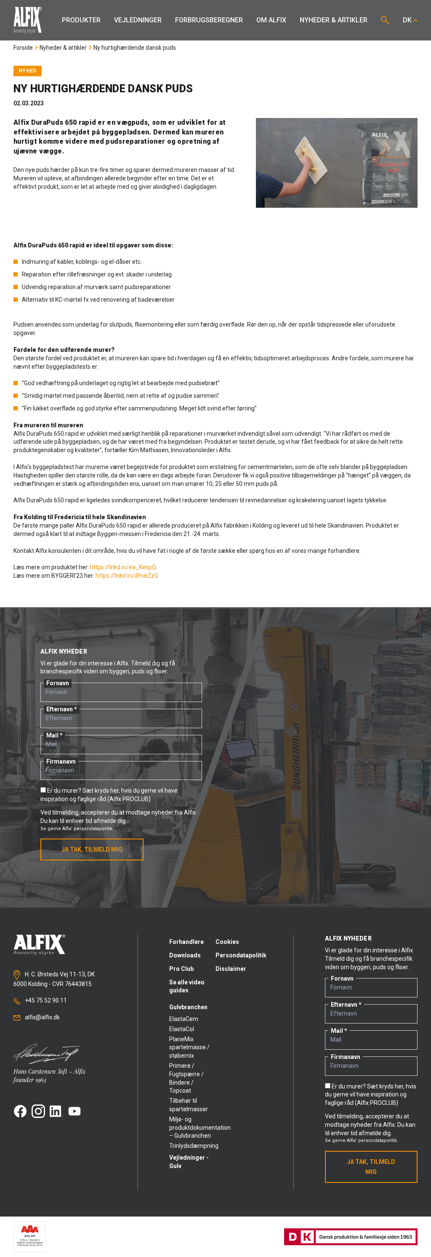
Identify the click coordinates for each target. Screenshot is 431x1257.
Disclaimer (231, 968)
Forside (23, 47)
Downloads (185, 955)
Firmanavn (61, 761)
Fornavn (57, 683)
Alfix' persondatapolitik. (88, 828)
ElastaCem (183, 1019)
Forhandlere (186, 941)
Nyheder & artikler (333, 20)
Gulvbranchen (188, 1007)
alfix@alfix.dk (42, 1017)
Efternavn (59, 709)
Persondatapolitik (239, 955)
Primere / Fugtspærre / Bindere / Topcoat (186, 1078)
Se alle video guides (187, 986)
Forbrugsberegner (209, 20)
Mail (52, 735)
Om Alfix (271, 20)
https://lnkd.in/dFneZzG (127, 575)
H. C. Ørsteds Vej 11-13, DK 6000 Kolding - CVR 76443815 (54, 979)
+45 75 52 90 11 (45, 1000)
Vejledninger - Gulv (189, 1161)
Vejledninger (138, 20)
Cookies (227, 941)
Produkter (81, 20)
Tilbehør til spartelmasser (188, 1104)
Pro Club (181, 968)
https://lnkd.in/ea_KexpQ (123, 567)
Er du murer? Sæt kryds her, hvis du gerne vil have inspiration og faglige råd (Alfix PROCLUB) (370, 1095)
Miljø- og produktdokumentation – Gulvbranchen (192, 1127)
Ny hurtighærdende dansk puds (134, 47)
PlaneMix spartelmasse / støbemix (189, 1047)
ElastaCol (181, 1029)
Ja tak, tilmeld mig (91, 849)
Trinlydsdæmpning (192, 1145)
